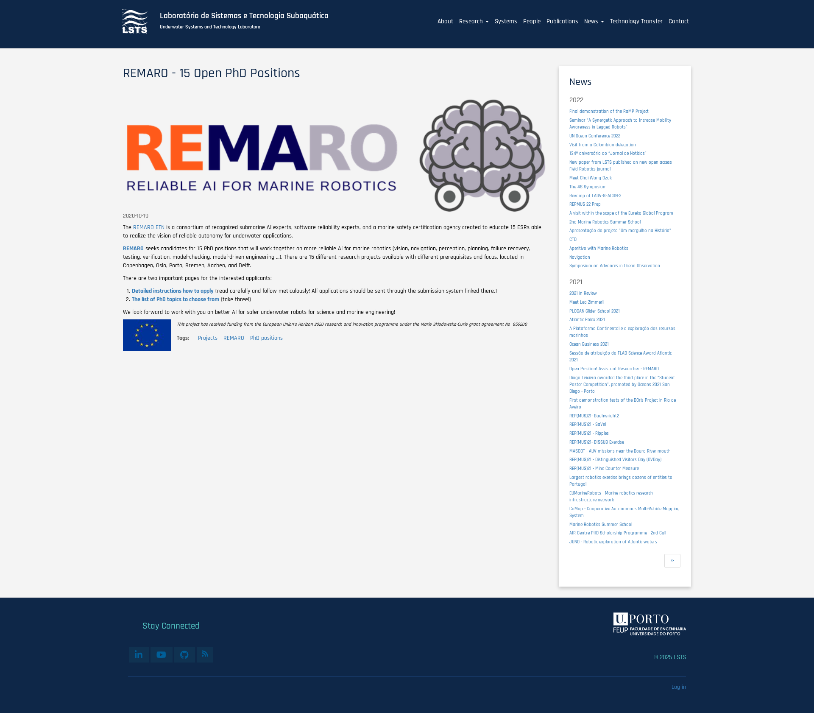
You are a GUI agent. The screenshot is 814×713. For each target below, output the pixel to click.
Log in (679, 687)
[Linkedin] (139, 655)
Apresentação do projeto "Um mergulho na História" (620, 230)
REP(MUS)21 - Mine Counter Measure (604, 468)
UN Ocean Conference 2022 (594, 136)
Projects (207, 338)
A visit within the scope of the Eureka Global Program (621, 213)
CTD (573, 239)
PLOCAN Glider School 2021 (594, 311)
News (592, 21)
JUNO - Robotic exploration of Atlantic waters (613, 542)
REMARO (233, 338)
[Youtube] (162, 655)
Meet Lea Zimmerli (586, 302)
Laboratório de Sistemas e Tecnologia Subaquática (244, 16)
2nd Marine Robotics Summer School (605, 222)
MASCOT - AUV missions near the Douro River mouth (620, 451)
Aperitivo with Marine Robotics (598, 248)
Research (472, 21)
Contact (679, 21)
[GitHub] (184, 655)
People (532, 21)
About (445, 21)
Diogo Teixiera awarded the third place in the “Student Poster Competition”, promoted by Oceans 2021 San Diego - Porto (622, 384)
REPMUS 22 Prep (585, 204)
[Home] (139, 21)
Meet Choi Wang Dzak (590, 178)
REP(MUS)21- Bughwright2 (594, 416)
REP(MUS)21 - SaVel (587, 424)
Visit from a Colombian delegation (602, 145)
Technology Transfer (636, 21)
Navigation (579, 257)
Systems (506, 21)
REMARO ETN (148, 227)
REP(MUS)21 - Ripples (589, 433)
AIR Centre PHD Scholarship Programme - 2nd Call (617, 533)
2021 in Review (583, 293)
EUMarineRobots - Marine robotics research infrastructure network (611, 496)
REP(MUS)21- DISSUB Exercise (596, 442)
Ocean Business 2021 (589, 344)
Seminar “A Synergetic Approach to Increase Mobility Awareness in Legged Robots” (620, 123)
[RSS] (205, 653)
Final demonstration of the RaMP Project (609, 111)
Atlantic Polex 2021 (587, 319)
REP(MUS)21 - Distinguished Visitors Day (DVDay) (615, 459)
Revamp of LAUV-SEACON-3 (595, 196)
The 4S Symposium (588, 187)
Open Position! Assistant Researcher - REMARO (614, 369)
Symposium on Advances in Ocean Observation (614, 266)
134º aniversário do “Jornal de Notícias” (608, 153)
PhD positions (266, 338)
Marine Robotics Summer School (600, 524)
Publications (562, 21)
